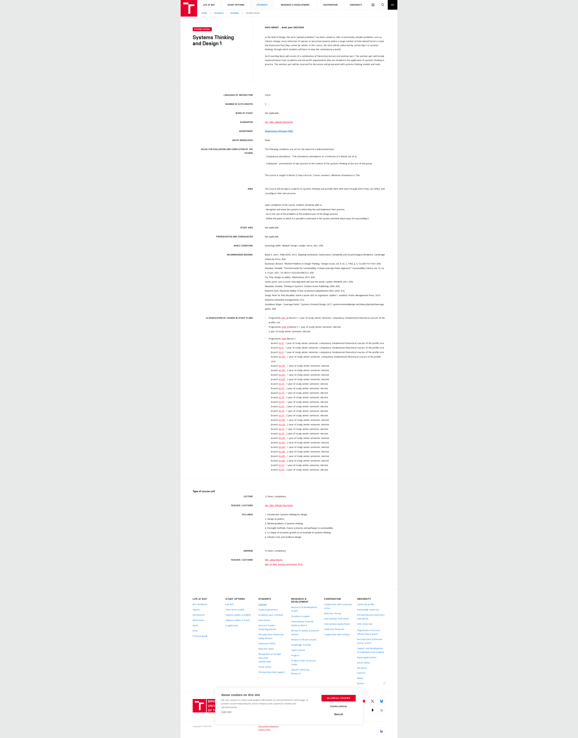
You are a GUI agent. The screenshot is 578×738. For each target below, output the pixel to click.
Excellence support (300, 616)
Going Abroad (265, 638)
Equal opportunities (366, 657)
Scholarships (264, 661)
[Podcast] (372, 710)
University (356, 5)
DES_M (284, 317)
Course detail (253, 13)
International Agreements (337, 623)
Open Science (298, 650)
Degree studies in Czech (237, 620)
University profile (365, 604)
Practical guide (200, 636)
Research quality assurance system (305, 632)
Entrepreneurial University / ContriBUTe (371, 616)
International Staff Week (336, 618)
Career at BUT (364, 643)
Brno (195, 630)
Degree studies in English (238, 614)
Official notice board (367, 634)
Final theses (264, 620)
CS (392, 5)
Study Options (236, 5)
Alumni (360, 683)
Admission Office (266, 643)
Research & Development (295, 5)
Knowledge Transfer (301, 644)
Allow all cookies (338, 698)
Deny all (338, 714)
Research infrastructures (304, 639)
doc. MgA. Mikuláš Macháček (279, 122)
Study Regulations (267, 629)
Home (204, 13)
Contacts (361, 672)
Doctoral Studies (266, 625)
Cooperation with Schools (337, 634)
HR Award (362, 667)
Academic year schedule (270, 614)
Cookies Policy (264, 729)
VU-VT (281, 383)
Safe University (364, 623)
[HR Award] (381, 731)
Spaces (196, 609)
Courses (234, 13)
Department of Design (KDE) (279, 131)
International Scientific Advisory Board (302, 623)
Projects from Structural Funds (303, 662)
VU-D (281, 343)
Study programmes (268, 609)
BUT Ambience (200, 604)
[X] (372, 701)
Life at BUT (209, 5)
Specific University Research (300, 671)
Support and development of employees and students (370, 650)
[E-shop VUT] (381, 710)
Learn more (226, 712)
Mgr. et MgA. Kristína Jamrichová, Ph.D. (284, 564)
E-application (231, 625)
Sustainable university (368, 609)
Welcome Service (332, 613)
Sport (195, 625)
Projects (295, 655)
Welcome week (266, 648)
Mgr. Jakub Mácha (273, 559)
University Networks (334, 629)
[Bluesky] (381, 701)
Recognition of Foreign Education (269, 656)
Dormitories (199, 614)
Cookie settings (338, 706)
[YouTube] (363, 701)
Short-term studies (234, 609)
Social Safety (264, 666)
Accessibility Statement (268, 726)
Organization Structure (368, 630)
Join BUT (229, 604)
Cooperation (330, 5)
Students (262, 5)
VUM (283, 338)
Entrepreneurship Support (271, 672)
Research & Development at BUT (304, 609)
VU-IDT (282, 356)
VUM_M (285, 326)
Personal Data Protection (271, 634)
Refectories (198, 620)
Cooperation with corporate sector (338, 606)
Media (360, 678)
